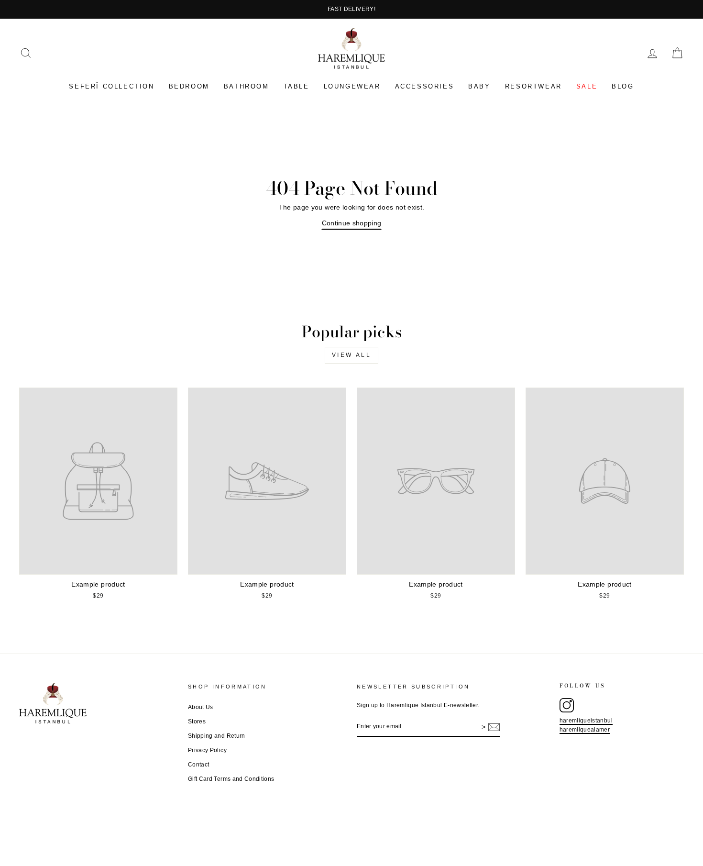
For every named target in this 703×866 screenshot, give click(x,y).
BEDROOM (189, 86)
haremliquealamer (585, 729)
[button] (26, 53)
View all (352, 355)
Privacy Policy (207, 750)
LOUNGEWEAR (352, 86)
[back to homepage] (351, 48)
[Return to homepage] (98, 703)
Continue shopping (352, 223)
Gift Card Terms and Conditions (231, 779)
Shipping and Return (216, 736)
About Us (200, 707)
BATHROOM (246, 86)
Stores (197, 721)
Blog (623, 86)
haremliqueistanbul (586, 720)
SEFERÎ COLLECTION (111, 86)
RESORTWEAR (533, 86)
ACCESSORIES (424, 86)
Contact (198, 764)
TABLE (296, 86)
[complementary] (351, 9)
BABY (479, 86)
